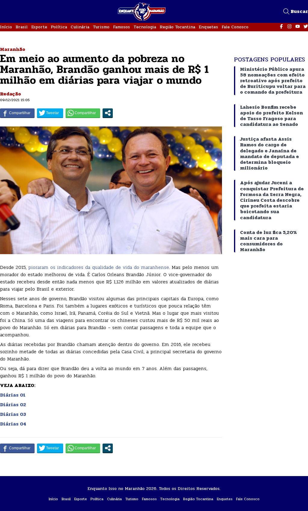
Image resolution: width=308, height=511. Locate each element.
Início (6, 27)
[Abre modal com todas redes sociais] (108, 112)
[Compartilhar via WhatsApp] (83, 112)
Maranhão (12, 49)
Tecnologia (145, 27)
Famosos (121, 27)
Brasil (22, 27)
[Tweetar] (50, 112)
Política (59, 27)
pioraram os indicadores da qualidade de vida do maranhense (97, 267)
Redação (10, 94)
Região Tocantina (177, 27)
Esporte (39, 27)
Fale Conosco (235, 27)
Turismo (101, 27)
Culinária (80, 27)
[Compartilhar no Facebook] (17, 112)
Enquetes (208, 27)
